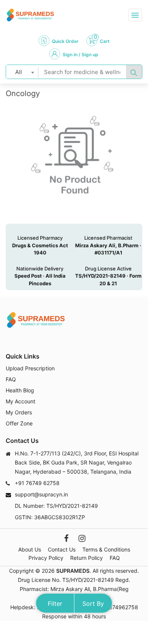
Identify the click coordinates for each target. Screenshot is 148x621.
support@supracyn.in (41, 494)
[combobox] (22, 72)
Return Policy (86, 558)
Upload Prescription (30, 368)
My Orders (19, 412)
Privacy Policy (45, 558)
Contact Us (62, 549)
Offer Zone (19, 423)
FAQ (11, 379)
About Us (29, 549)
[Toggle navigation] (135, 15)
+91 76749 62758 (37, 483)
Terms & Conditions (106, 549)
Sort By (93, 603)
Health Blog (20, 390)
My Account (20, 401)
